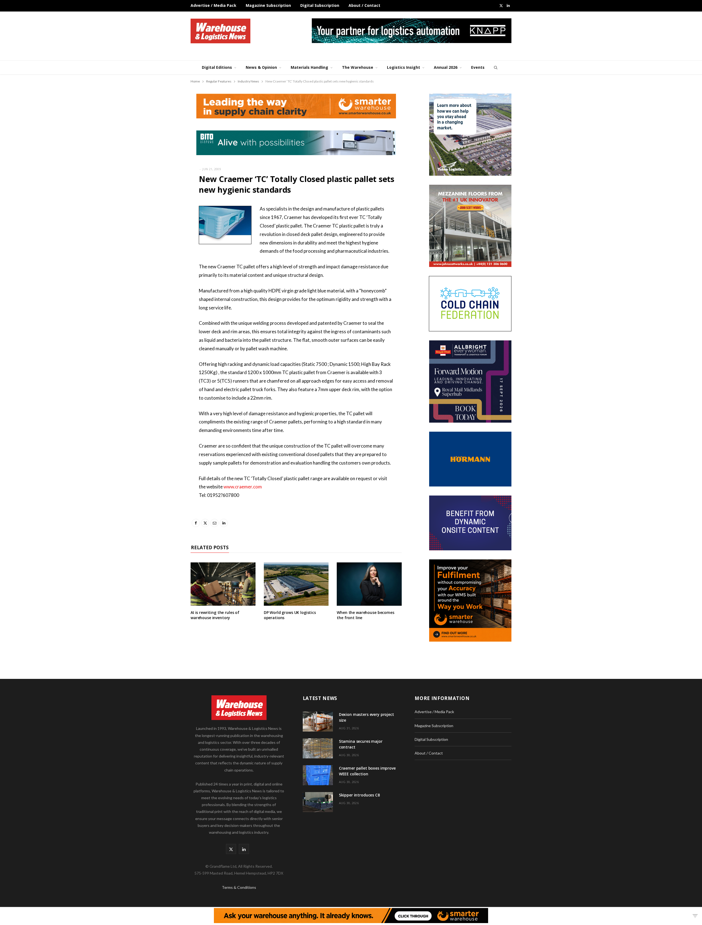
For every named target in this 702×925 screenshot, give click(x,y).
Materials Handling (309, 67)
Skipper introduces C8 (359, 795)
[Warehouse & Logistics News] (220, 31)
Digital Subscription (319, 5)
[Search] (495, 67)
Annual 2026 (445, 67)
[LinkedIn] (163, 267)
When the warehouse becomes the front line (365, 615)
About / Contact (364, 5)
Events (478, 67)
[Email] (163, 253)
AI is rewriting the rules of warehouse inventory (215, 615)
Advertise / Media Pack (213, 5)
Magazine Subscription (268, 5)
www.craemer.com (242, 486)
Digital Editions (217, 67)
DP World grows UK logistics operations (290, 615)
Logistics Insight (403, 67)
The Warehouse (357, 67)
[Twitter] (163, 239)
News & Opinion (261, 67)
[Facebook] (163, 225)
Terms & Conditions (239, 887)
